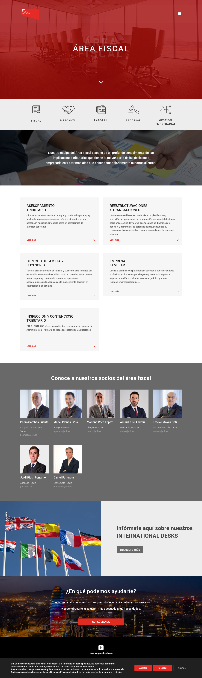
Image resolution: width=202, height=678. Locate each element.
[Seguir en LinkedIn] (101, 647)
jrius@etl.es (26, 486)
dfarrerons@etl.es (62, 486)
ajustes (118, 672)
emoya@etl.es (160, 431)
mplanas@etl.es (61, 431)
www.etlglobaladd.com (101, 653)
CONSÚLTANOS (101, 621)
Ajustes (182, 668)
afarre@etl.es (127, 431)
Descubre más (130, 550)
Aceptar (143, 668)
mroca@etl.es (94, 431)
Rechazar (162, 668)
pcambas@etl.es (28, 435)
